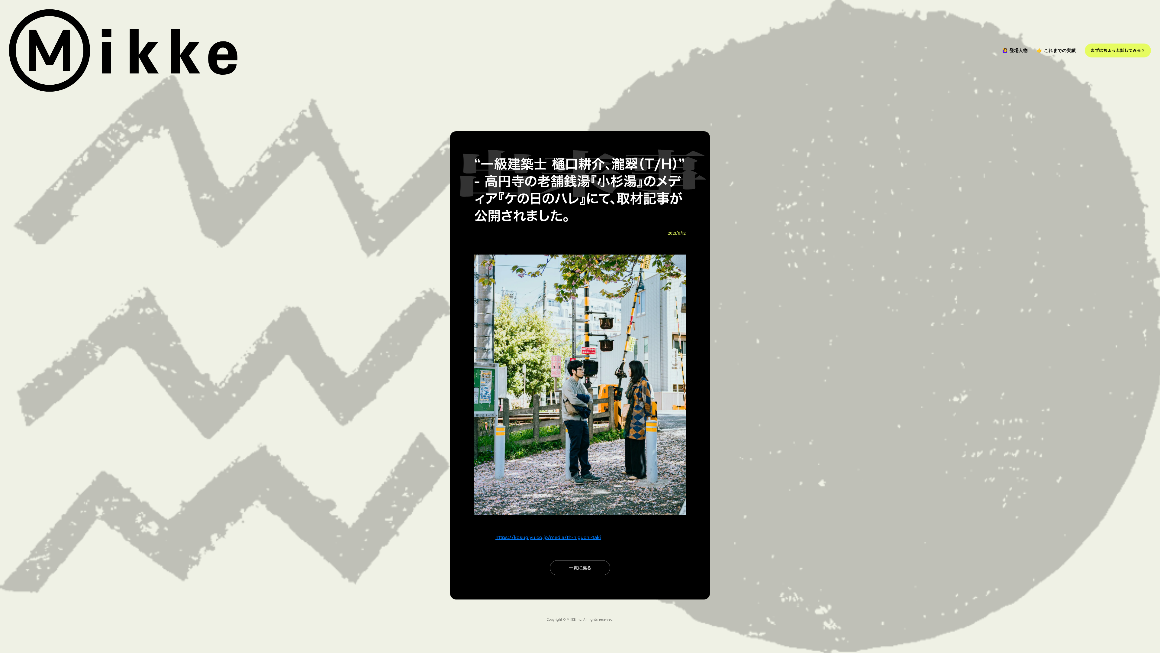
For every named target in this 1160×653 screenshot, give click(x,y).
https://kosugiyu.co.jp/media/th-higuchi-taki (548, 537)
